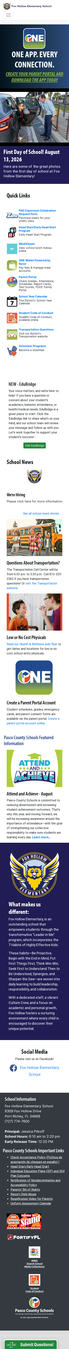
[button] (31, 1344)
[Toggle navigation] (8, 15)
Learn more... (41, 837)
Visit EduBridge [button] (34, 445)
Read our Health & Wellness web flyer (32, 644)
